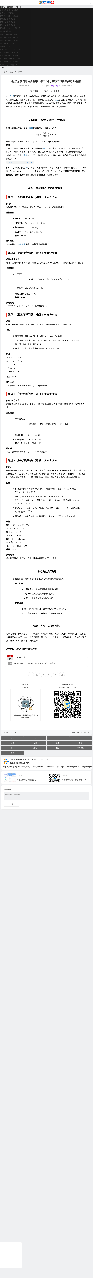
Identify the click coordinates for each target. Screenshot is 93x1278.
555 (80, 738)
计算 (12, 743)
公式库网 (19, 759)
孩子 (57, 743)
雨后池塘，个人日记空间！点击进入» (46, 91)
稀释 (12, 738)
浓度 (35, 738)
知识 (35, 743)
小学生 (57, 86)
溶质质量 (80, 748)
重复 (57, 748)
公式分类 (12, 72)
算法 (35, 748)
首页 (5, 72)
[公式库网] (46, 3)
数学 (20, 72)
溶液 (12, 753)
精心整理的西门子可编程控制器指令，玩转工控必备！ (32, 663)
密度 (80, 743)
